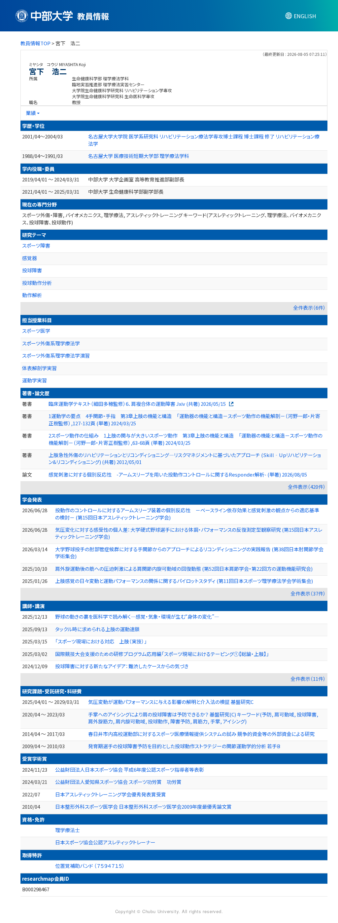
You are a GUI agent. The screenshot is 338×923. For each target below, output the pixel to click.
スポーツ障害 (36, 245)
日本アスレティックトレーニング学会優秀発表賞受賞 (110, 794)
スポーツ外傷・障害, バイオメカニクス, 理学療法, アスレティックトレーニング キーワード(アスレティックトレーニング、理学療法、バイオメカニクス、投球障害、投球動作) (171, 218)
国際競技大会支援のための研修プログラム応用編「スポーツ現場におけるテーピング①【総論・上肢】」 (162, 653)
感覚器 (29, 257)
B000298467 (35, 889)
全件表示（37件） (308, 593)
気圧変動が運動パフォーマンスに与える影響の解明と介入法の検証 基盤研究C (171, 701)
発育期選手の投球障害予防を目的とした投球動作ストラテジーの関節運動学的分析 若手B (184, 746)
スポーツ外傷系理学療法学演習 (56, 355)
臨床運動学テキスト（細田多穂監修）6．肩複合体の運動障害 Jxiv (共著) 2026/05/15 (137, 403)
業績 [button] (31, 112)
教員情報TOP (35, 43)
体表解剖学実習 (39, 368)
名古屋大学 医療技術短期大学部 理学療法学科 (138, 155)
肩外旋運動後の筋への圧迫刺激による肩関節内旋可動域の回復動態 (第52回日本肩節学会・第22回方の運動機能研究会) (184, 568)
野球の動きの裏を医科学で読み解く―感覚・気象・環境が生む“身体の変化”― (137, 616)
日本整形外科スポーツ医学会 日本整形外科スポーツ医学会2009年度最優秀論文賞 (143, 806)
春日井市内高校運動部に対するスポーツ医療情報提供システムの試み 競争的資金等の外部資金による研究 (201, 733)
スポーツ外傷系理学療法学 (51, 343)
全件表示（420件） (307, 486)
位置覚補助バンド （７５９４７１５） (90, 865)
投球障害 (32, 270)
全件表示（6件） (309, 307)
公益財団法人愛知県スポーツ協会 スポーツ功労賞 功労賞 (118, 781)
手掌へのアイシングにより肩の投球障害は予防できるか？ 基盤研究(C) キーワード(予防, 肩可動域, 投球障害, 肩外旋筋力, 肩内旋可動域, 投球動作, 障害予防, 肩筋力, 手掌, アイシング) (203, 718)
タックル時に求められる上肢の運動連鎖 (97, 629)
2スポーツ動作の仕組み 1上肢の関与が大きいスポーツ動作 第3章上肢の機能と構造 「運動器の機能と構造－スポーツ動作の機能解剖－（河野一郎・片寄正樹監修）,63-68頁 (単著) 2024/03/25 (185, 439)
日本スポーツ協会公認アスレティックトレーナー (105, 842)
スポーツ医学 (36, 330)
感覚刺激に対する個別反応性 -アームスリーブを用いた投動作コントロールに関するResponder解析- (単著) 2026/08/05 (178, 474)
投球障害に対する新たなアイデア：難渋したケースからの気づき (121, 666)
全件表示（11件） (308, 678)
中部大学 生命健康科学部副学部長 (125, 191)
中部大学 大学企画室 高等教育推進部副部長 (136, 179)
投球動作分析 (37, 282)
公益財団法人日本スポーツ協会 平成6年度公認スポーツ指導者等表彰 (129, 769)
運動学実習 (34, 380)
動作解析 (32, 294)
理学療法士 (67, 830)
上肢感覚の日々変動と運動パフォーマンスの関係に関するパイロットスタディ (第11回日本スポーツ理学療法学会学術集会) (184, 580)
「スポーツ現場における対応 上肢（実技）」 (101, 641)
